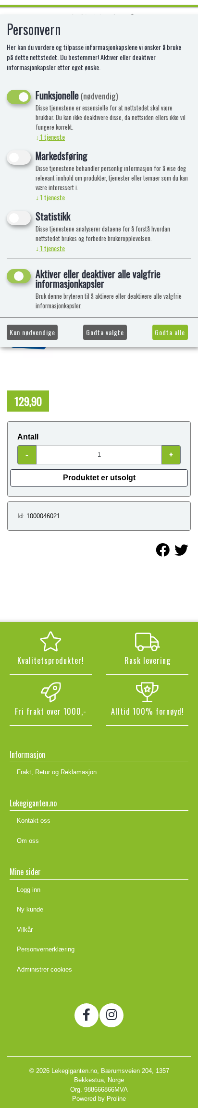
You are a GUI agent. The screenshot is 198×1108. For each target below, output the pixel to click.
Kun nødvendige (32, 332)
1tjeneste (50, 137)
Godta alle (170, 332)
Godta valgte (105, 332)
